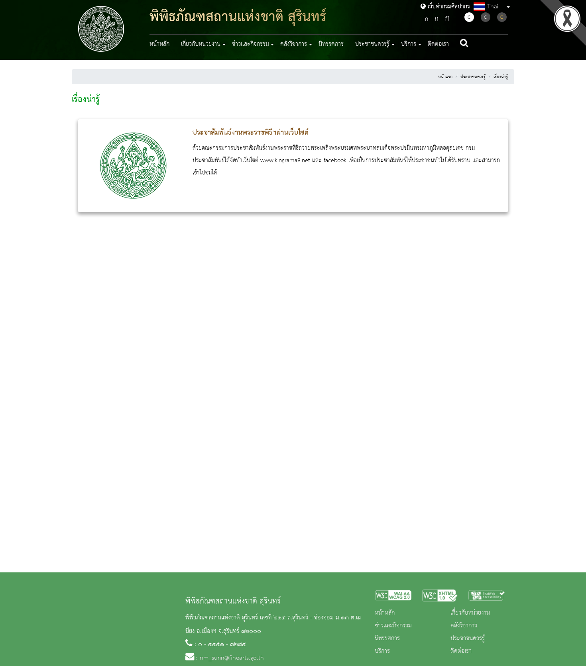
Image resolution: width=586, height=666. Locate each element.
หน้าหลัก (159, 44)
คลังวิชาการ (463, 626)
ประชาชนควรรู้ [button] (372, 44)
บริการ (382, 651)
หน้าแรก (445, 76)
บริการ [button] (408, 44)
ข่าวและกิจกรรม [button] (250, 44)
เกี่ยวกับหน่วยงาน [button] (200, 44)
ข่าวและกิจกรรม (393, 626)
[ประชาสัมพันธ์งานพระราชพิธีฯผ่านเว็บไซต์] (133, 165)
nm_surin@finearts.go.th (232, 658)
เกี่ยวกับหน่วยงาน (470, 613)
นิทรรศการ (331, 44)
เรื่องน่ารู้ (501, 76)
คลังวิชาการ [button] (293, 44)
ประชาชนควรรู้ (473, 76)
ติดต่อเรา (438, 44)
